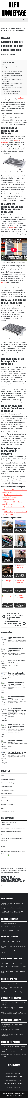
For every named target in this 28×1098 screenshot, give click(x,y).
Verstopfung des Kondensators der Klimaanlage (11, 68)
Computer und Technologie (8, 779)
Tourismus (9, 1087)
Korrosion (4, 282)
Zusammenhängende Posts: (12, 93)
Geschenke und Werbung (7, 783)
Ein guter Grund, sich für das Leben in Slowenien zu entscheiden (12, 623)
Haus (20, 1080)
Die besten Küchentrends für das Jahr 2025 (17, 661)
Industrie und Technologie (7, 790)
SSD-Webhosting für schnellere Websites (16, 697)
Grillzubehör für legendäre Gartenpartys (15, 741)
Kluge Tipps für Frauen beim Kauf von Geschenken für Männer (17, 753)
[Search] (23, 20)
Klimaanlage (11, 227)
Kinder (20, 1076)
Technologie (17, 1073)
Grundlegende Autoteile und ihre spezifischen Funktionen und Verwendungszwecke (12, 497)
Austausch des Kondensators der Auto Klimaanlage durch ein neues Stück (12, 72)
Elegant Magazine (10, 1095)
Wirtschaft (20, 1083)
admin (5, 54)
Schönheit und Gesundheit (8, 804)
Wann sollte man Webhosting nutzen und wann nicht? (16, 683)
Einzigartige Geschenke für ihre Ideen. (16, 638)
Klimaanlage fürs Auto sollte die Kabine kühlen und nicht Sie (12, 84)
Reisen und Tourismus (7, 801)
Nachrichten (17, 1087)
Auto (2, 775)
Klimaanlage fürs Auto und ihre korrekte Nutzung (12, 76)
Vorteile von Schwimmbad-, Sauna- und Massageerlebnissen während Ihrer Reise (17, 710)
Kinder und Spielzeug (6, 793)
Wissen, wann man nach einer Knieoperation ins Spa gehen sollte (16, 726)
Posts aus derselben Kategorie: (13, 91)
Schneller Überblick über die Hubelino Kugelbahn (13, 992)
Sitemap (3, 846)
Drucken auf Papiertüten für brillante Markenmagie (15, 649)
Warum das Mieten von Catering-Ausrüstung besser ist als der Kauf (12, 1008)
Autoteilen (20, 98)
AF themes (19, 1095)
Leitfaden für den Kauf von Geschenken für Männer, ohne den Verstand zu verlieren (14, 1050)
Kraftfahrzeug (5, 38)
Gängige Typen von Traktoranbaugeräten (11, 908)
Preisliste (3, 886)
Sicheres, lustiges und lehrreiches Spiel (11, 984)
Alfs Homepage (14, 9)
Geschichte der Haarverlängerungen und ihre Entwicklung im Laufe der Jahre (15, 616)
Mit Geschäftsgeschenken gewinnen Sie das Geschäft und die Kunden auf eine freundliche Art (13, 1013)
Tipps (2, 808)
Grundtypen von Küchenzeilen (16, 673)
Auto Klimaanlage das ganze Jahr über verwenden (12, 88)
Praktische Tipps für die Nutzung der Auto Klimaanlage (13, 80)
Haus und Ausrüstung (6, 786)
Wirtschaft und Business (7, 812)
